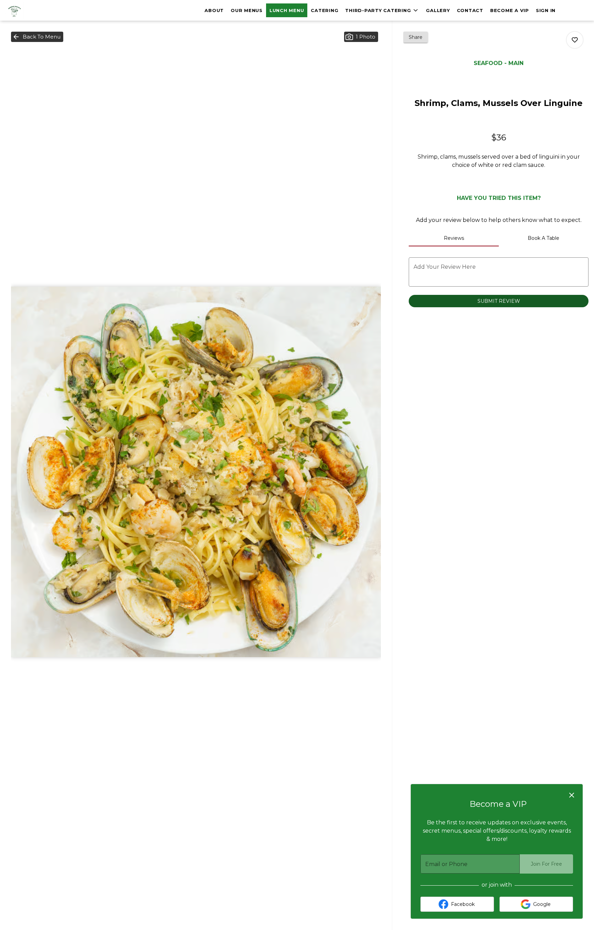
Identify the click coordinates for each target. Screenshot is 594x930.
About (214, 10)
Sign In (546, 10)
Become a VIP (509, 10)
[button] (382, 10)
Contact (470, 10)
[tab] (453, 238)
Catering (324, 10)
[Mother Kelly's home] (36, 10)
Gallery (438, 10)
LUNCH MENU (287, 10)
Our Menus (247, 10)
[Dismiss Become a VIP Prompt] (571, 795)
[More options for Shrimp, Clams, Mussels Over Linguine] (574, 40)
